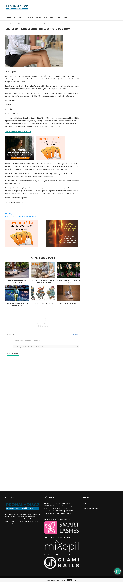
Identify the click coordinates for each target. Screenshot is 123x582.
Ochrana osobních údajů (90, 509)
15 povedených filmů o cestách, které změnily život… (17, 304)
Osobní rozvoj (11, 17)
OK (70, 580)
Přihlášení (75, 334)
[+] (42, 346)
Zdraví (51, 17)
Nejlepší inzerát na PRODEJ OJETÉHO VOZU (21, 216)
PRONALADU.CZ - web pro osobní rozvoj (57, 503)
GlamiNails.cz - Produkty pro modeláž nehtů (57, 555)
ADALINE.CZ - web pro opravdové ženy (56, 508)
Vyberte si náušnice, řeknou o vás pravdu (68, 281)
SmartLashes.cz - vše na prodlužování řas (57, 519)
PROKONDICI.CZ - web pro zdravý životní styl (58, 506)
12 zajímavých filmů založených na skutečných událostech (43, 281)
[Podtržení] (20, 347)
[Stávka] (23, 347)
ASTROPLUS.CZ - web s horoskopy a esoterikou (59, 511)
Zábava (59, 17)
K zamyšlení (29, 17)
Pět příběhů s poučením (68, 303)
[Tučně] (15, 347)
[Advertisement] (83, 7)
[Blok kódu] (33, 347)
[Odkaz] (36, 347)
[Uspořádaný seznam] (25, 347)
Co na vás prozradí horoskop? (43, 303)
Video (66, 17)
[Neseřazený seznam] (28, 347)
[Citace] (31, 347)
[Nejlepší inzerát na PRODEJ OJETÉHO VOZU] (17, 270)
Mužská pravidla (11, 214)
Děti (45, 17)
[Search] (117, 17)
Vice (74, 580)
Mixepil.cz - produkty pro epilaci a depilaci (57, 537)
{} (39, 346)
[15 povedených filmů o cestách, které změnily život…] (17, 293)
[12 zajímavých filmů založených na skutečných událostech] (43, 270)
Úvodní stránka (9, 24)
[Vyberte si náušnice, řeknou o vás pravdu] (68, 270)
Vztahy (38, 17)
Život (21, 17)
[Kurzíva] (17, 347)
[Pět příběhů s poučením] (68, 293)
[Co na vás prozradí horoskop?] (43, 293)
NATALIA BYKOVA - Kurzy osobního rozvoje (57, 513)
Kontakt (85, 503)
